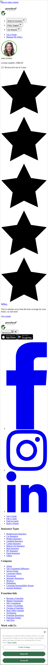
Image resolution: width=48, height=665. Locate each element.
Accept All (24, 660)
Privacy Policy (12, 642)
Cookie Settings (24, 647)
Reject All (24, 654)
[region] (24, 646)
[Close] (45, 632)
